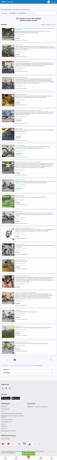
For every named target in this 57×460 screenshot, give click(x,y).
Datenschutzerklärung (7, 419)
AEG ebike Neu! (18, 211)
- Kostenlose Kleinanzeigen (37, 406)
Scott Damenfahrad (20, 145)
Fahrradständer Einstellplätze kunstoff (24, 228)
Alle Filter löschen (31, 13)
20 (52, 24)
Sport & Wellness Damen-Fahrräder (17, 13)
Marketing (3, 426)
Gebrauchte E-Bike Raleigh (21, 77)
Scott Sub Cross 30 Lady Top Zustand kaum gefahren (28, 162)
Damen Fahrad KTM (19, 195)
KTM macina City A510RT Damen (23, 275)
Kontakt (3, 424)
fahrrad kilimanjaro (20, 244)
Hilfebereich (4, 406)
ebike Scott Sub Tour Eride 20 (22, 342)
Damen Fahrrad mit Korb (21, 260)
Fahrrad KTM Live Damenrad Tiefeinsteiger (25, 292)
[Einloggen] (55, 1)
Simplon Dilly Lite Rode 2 (21, 94)
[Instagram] (6, 388)
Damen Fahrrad (19, 128)
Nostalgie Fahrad (19, 326)
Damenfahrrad (18, 310)
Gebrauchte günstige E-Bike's (22, 61)
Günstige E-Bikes (19, 45)
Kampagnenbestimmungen (8, 430)
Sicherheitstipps (5, 409)
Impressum (4, 428)
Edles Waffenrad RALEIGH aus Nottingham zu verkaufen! (28, 110)
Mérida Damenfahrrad (20, 179)
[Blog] (9, 388)
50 (55, 24)
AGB (2, 411)
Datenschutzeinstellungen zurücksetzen (11, 413)
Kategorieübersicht (6, 421)
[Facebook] (2, 388)
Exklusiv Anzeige (5, 438)
